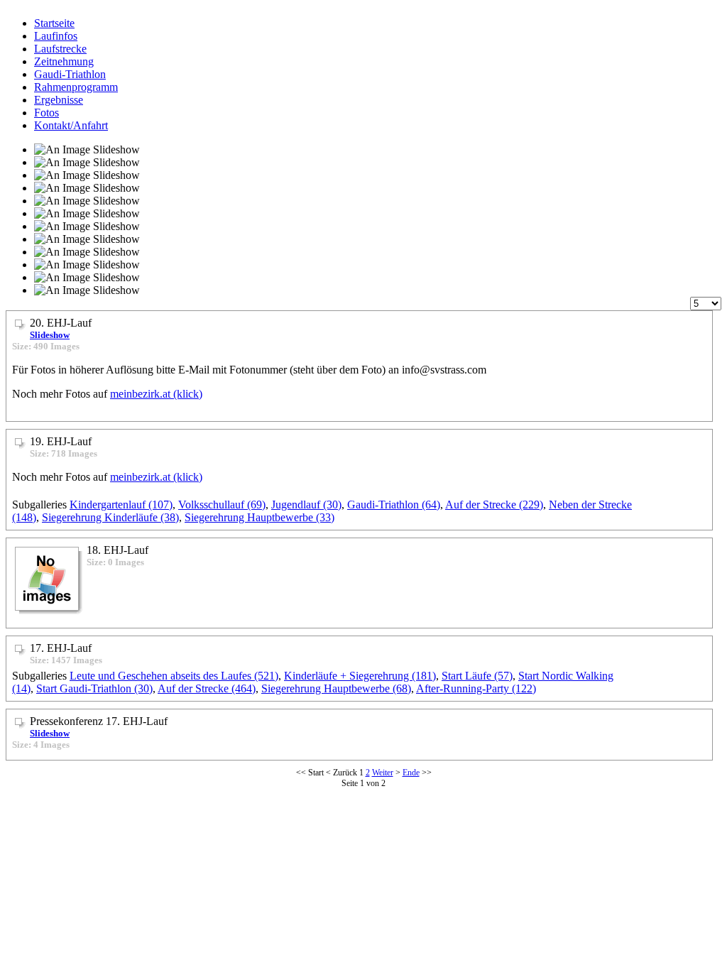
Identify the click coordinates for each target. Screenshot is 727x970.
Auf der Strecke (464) (207, 688)
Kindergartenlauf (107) (121, 504)
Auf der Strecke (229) (494, 504)
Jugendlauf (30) (306, 504)
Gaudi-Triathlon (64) (393, 504)
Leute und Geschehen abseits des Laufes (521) (174, 676)
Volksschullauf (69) (222, 504)
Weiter (382, 773)
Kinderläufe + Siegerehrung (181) (360, 676)
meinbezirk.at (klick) (156, 394)
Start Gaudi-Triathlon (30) (94, 688)
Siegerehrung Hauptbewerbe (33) (259, 517)
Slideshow (50, 334)
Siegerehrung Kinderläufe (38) (110, 517)
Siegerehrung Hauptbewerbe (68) (336, 688)
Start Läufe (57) (477, 676)
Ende (411, 773)
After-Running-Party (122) (476, 688)
